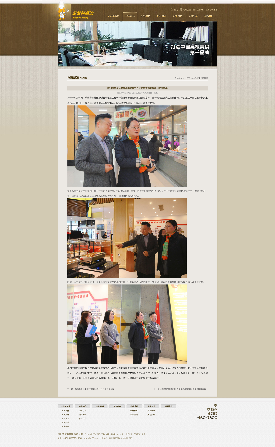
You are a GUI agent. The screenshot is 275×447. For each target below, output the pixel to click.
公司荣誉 (65, 426)
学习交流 (82, 418)
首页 (176, 10)
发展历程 (65, 418)
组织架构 (65, 422)
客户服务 (162, 16)
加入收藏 (213, 10)
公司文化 (65, 414)
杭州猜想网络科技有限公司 (120, 438)
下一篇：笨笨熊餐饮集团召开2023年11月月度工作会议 (90, 389)
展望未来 (151, 410)
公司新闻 (204, 78)
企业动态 (130, 16)
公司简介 (65, 410)
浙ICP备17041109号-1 (135, 434)
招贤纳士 (193, 16)
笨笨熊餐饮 (82, 13)
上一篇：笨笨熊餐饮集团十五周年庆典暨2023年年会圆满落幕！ (181, 389)
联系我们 (200, 10)
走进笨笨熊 (114, 16)
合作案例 (187, 10)
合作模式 (134, 410)
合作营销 (178, 16)
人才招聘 (151, 414)
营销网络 (134, 414)
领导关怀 (82, 414)
